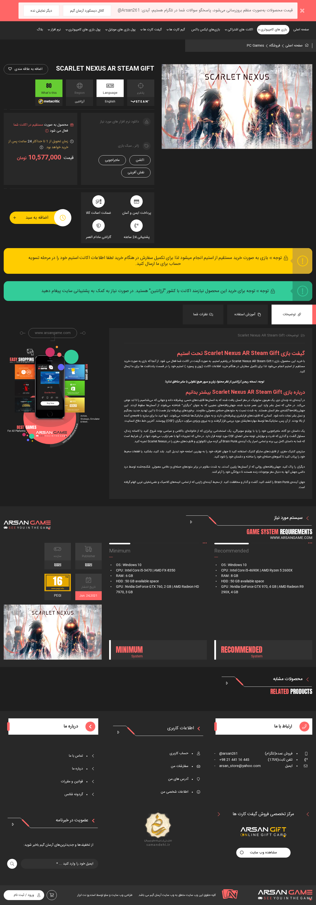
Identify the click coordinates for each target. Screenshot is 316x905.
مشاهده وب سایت (263, 853)
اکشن (140, 160)
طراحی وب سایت (121, 895)
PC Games (255, 46)
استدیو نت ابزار (86, 895)
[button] (26, 69)
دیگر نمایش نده (41, 11)
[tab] (292, 314)
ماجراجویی (112, 160)
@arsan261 (226, 754)
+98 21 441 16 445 (231, 760)
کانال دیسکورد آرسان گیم (87, 11)
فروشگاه (274, 46)
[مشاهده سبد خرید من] (52, 895)
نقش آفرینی (136, 173)
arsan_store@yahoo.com (237, 766)
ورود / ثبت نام (24, 895)
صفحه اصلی (294, 46)
